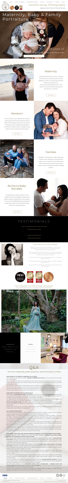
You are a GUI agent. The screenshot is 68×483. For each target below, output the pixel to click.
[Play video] (34, 311)
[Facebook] (60, 475)
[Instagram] (64, 475)
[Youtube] (57, 475)
